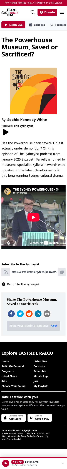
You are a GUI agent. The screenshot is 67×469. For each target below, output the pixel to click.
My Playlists (41, 386)
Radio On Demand (12, 366)
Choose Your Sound (13, 386)
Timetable (40, 371)
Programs (7, 371)
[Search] (33, 12)
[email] (47, 313)
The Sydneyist (23, 126)
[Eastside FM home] (10, 12)
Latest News (9, 376)
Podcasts (39, 366)
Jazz (36, 381)
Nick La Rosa (19, 436)
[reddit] (29, 313)
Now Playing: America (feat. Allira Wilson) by (33, 2)
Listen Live (40, 361)
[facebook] (11, 313)
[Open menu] (62, 12)
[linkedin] (38, 313)
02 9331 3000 (16, 433)
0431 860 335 (42, 433)
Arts (4, 381)
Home (5, 361)
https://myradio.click (11, 439)
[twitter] (20, 313)
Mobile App (41, 376)
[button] (5, 463)
